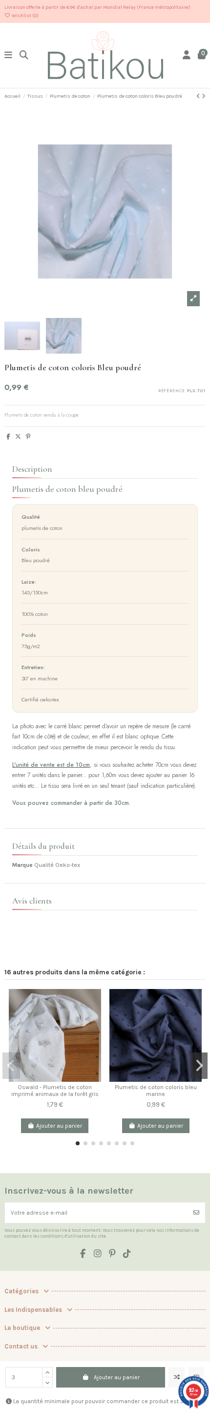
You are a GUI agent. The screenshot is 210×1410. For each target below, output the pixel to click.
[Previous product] (199, 96)
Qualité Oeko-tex (57, 865)
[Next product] (204, 96)
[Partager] (8, 436)
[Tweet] (18, 436)
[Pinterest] (28, 436)
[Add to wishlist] (93, 1019)
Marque (22, 865)
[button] (78, 1143)
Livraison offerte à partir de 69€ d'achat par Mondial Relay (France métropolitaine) (97, 7)
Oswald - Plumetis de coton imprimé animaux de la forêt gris (55, 1090)
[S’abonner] (196, 1212)
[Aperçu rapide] (93, 1035)
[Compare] (93, 1003)
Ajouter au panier (117, 1377)
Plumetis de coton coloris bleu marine (156, 1090)
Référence (172, 391)
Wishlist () (25, 16)
